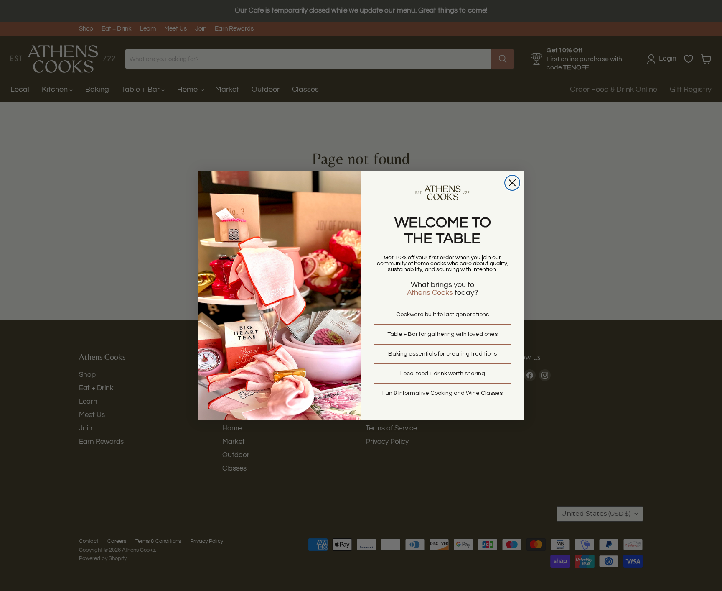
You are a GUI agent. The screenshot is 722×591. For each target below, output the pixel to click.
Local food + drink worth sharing (442, 373)
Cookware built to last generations (442, 314)
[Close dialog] (512, 182)
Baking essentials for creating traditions (442, 354)
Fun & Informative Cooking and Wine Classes (442, 393)
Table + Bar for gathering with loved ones (442, 334)
